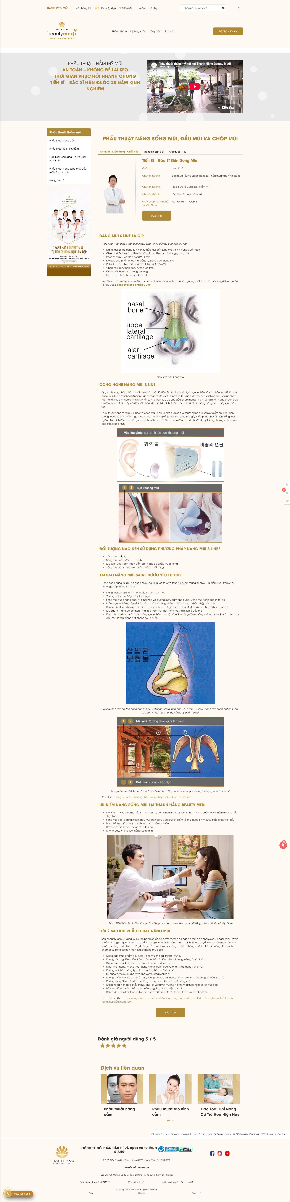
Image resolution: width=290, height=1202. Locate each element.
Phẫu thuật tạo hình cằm (64, 148)
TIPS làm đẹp (126, 8)
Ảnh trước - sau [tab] (178, 151)
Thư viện (169, 31)
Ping (91, 1193)
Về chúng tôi (83, 8)
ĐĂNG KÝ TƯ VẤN (58, 8)
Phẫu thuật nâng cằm (62, 140)
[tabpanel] (122, 1096)
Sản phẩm (155, 31)
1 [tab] (168, 1120)
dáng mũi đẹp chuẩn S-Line (134, 284)
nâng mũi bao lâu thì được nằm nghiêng (195, 998)
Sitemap (142, 1193)
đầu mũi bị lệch (122, 1001)
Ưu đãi (141, 8)
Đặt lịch (156, 216)
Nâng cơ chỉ (56, 180)
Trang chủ (196, 1193)
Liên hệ (153, 8)
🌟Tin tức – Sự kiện (105, 8)
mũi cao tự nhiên (160, 998)
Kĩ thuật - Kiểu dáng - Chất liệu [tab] (119, 151)
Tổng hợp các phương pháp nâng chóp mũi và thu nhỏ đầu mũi (153, 797)
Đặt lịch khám (228, 31)
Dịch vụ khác (138, 31)
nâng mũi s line (139, 998)
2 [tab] (172, 1120)
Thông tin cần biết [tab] (153, 151)
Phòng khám (119, 31)
